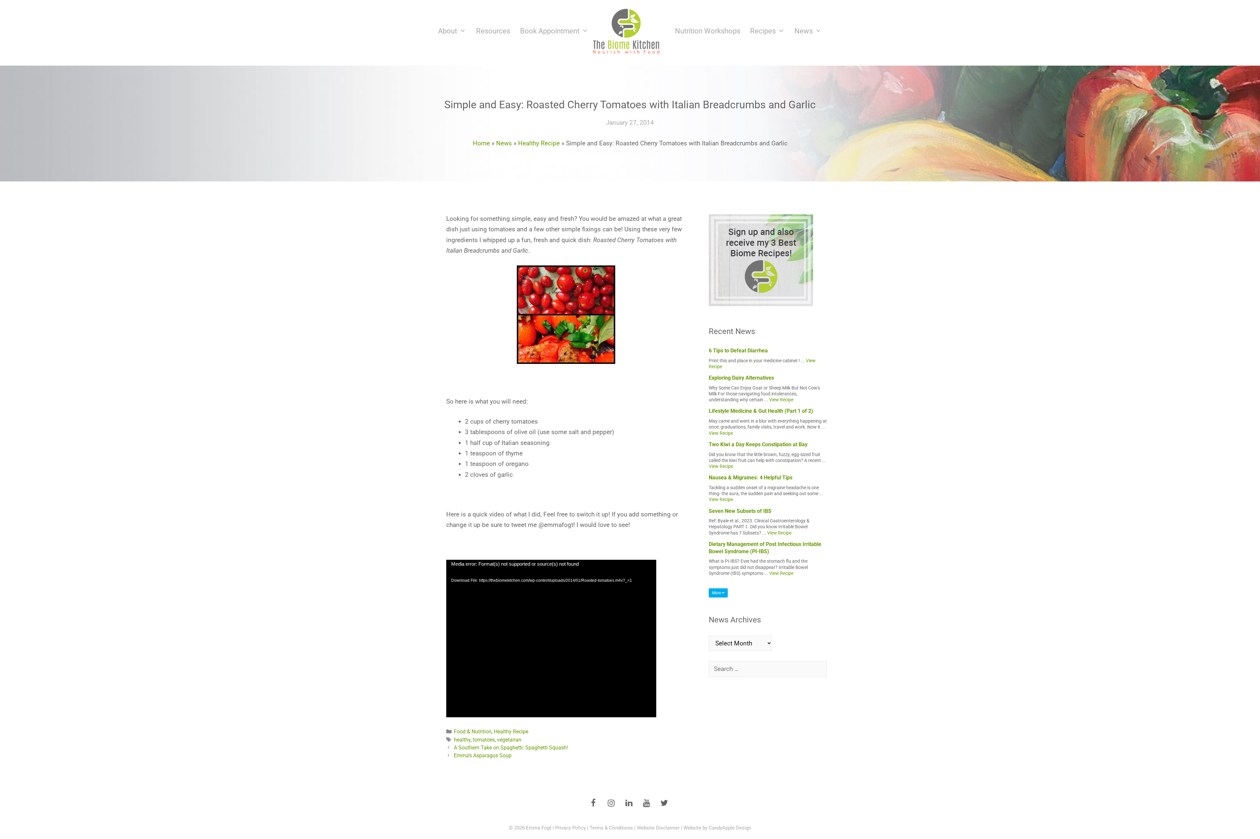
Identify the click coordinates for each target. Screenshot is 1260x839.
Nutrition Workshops (707, 31)
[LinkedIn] (628, 803)
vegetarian (509, 740)
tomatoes (484, 740)
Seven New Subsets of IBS (740, 511)
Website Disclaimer (658, 828)
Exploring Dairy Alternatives (741, 378)
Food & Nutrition (473, 731)
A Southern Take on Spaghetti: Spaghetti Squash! (511, 748)
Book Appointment (549, 31)
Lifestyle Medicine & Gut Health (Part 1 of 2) (761, 411)
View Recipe (781, 399)
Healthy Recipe (539, 143)
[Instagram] (611, 803)
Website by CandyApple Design (717, 828)
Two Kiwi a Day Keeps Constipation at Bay (758, 444)
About (447, 31)
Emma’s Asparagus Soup (483, 755)
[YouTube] (646, 803)
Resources (493, 31)
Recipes (763, 31)
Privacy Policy (570, 828)
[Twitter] (664, 803)
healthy (462, 740)
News (803, 31)
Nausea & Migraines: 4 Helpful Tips (750, 477)
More (717, 593)
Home (481, 143)
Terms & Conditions (611, 828)
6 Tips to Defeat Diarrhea (738, 350)
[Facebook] (593, 803)
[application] (551, 638)
